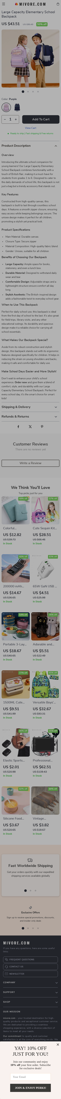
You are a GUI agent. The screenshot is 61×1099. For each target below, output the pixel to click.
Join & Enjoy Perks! (30, 1087)
